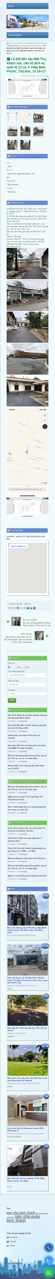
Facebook (13, 1237)
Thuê (26, 667)
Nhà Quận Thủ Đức (39, 43)
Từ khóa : (12, 690)
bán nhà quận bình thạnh (23, 1218)
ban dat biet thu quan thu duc (30, 46)
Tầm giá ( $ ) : (13, 681)
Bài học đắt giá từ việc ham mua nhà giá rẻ (27, 858)
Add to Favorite (16, 604)
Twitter (12, 1246)
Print (28, 604)
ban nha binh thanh (21, 1213)
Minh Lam (21, 1275)
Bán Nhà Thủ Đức (21, 43)
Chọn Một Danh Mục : (17, 671)
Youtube (12, 1241)
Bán (19, 667)
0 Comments (22, 721)
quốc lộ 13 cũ (15, 211)
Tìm (12, 700)
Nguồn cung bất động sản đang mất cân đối (27, 876)
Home (10, 43)
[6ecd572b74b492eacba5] (12, 123)
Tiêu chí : (12, 663)
